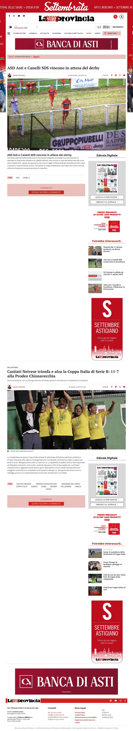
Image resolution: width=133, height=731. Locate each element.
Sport (36, 56)
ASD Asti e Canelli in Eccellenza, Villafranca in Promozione (114, 287)
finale (78, 487)
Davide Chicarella (19, 75)
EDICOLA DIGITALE (106, 27)
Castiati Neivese (23, 484)
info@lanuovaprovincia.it (56, 715)
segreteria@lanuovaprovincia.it (58, 717)
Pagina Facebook (11, 16)
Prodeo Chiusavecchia (46, 484)
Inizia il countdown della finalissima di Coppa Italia (114, 553)
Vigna (43, 487)
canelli (26, 178)
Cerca (115, 17)
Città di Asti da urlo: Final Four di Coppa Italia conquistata (114, 577)
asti (18, 178)
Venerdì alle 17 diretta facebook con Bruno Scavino (112, 249)
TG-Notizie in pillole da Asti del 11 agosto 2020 (113, 273)
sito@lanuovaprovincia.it (56, 719)
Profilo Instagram (15, 16)
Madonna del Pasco (71, 484)
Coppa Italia (21, 487)
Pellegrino (66, 487)
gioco (48, 489)
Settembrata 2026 (20, 28)
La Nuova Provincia (22, 57)
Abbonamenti (118, 27)
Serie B (34, 487)
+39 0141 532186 (55, 712)
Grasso (53, 487)
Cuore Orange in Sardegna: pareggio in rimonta (112, 564)
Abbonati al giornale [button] (106, 202)
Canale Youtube (20, 16)
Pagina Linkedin (25, 16)
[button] (121, 17)
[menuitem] (19, 33)
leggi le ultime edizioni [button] (106, 197)
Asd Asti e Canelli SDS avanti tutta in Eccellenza (114, 260)
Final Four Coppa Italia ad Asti (114, 588)
